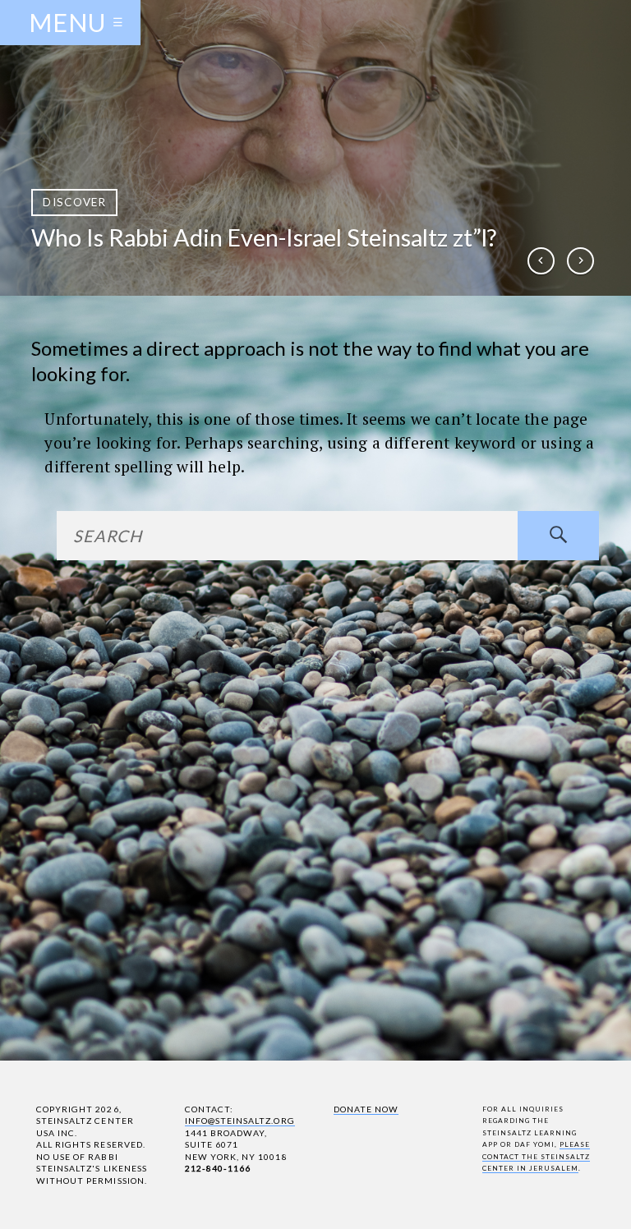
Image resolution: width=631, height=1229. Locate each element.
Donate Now (366, 1109)
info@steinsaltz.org (240, 1120)
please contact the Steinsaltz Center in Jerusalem (536, 1156)
